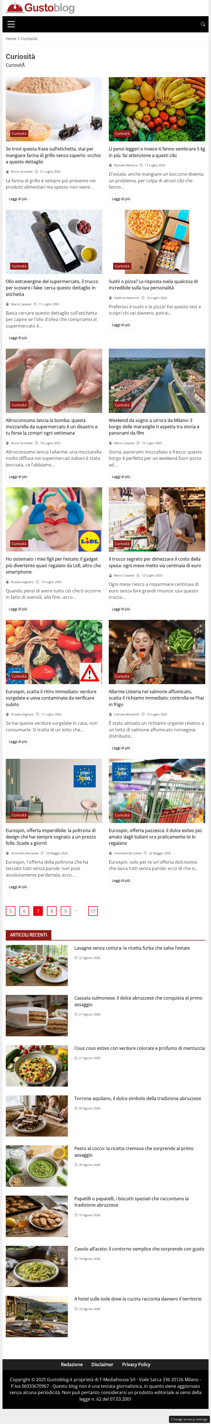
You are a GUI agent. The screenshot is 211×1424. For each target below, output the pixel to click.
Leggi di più (18, 198)
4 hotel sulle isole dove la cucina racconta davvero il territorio (138, 1299)
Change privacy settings (189, 1419)
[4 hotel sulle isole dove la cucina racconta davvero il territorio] (37, 1316)
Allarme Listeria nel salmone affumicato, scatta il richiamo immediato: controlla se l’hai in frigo (156, 698)
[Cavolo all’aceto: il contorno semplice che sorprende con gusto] (37, 1266)
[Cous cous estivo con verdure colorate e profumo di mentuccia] (37, 1066)
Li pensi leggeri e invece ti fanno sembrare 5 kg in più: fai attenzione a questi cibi (157, 152)
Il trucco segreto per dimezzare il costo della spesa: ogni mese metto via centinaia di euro (155, 562)
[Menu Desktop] (11, 24)
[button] (203, 24)
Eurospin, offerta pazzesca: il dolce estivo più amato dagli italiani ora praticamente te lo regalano (155, 836)
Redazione (72, 1364)
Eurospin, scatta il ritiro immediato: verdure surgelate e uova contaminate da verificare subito (51, 698)
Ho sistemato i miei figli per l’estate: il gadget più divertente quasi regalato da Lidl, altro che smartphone (53, 565)
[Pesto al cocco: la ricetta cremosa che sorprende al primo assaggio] (37, 1166)
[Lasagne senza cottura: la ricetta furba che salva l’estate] (37, 965)
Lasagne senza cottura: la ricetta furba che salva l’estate (132, 948)
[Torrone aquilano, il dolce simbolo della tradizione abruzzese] (37, 1116)
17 (93, 911)
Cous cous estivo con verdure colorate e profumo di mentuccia (139, 1048)
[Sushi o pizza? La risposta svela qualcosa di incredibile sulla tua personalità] (157, 242)
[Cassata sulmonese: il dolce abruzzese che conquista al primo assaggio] (37, 1015)
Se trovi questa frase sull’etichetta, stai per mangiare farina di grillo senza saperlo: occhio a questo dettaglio (53, 155)
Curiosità (19, 133)
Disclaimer (102, 1364)
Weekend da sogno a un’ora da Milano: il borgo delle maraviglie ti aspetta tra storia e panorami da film (154, 426)
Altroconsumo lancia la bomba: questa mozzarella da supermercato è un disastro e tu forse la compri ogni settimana (52, 426)
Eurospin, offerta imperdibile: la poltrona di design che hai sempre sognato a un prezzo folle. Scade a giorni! (51, 836)
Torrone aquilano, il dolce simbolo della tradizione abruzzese (137, 1098)
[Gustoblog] (40, 8)
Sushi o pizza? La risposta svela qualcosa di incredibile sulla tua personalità (153, 284)
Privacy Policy (136, 1364)
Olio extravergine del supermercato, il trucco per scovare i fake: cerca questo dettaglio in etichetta (52, 287)
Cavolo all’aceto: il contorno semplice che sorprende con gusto (139, 1249)
